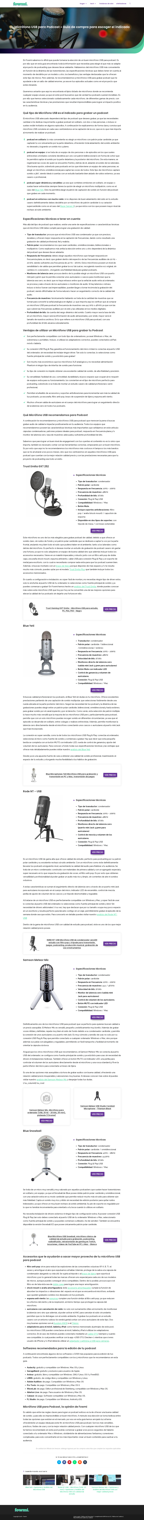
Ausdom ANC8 (60, 1323)
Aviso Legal (76, 1516)
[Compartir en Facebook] (64, 1462)
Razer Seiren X (67, 206)
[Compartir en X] (59, 1462)
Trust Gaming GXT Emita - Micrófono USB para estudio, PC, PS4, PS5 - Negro (72, 609)
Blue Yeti (39, 190)
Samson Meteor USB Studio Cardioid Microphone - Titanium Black (97, 1107)
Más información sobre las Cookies (83, 1517)
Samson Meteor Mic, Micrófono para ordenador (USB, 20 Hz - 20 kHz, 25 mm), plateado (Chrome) (46, 1113)
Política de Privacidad (87, 1516)
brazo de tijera (63, 566)
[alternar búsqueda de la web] (130, 3)
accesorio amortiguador (79, 1288)
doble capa (58, 1284)
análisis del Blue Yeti (80, 749)
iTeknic (75, 1323)
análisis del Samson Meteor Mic (52, 1079)
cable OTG (93, 1334)
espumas (53, 1298)
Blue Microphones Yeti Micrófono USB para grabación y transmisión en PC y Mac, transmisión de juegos (72, 775)
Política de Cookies (117, 1516)
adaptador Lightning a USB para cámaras (89, 1341)
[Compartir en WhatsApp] (75, 1462)
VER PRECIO (97, 531)
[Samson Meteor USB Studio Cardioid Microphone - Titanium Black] (97, 1096)
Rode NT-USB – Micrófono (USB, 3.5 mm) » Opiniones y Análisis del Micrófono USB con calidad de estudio (72, 1490)
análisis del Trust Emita (85, 586)
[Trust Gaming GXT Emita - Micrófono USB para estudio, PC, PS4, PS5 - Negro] (34, 609)
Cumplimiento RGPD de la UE (103, 1516)
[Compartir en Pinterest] (69, 1462)
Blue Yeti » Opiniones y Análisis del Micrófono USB (39, 1488)
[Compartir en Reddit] (80, 1462)
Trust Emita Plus (77, 569)
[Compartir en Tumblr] (85, 1462)
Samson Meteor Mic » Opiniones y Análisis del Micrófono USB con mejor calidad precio (105, 1489)
